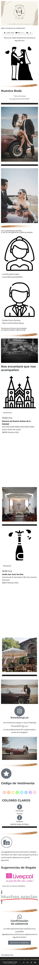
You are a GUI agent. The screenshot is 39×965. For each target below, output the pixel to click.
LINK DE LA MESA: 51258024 (13, 886)
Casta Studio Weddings (10, 963)
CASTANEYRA (10, 962)
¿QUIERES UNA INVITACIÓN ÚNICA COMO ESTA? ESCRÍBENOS (19, 959)
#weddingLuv (20, 717)
